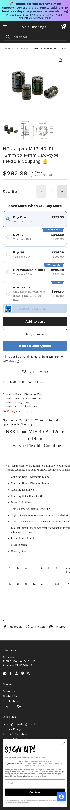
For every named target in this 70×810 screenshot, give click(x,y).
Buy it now (35, 334)
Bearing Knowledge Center (20, 724)
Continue (34, 792)
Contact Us (10, 695)
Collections (21, 48)
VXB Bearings (34, 27)
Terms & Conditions (15, 734)
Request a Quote (14, 706)
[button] (63, 27)
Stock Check (11, 700)
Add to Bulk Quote (35, 346)
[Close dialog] (63, 743)
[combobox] (35, 37)
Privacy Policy (12, 729)
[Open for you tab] (61, 796)
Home (6, 48)
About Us (9, 690)
